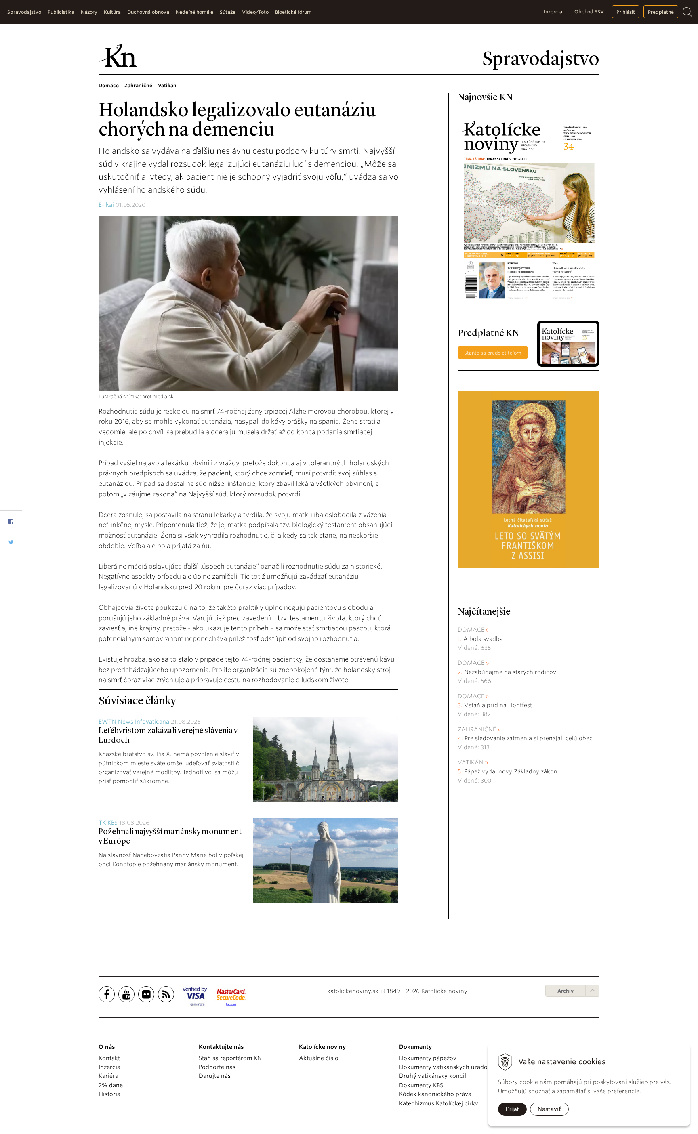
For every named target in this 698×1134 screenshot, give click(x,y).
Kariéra (108, 1076)
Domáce (471, 629)
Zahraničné (477, 729)
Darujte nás (215, 1076)
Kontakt (109, 1058)
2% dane (111, 1085)
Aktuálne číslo (318, 1058)
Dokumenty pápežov (427, 1058)
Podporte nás (217, 1067)
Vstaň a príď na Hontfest (498, 705)
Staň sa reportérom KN (230, 1058)
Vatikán (471, 762)
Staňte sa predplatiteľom (492, 353)
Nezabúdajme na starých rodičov (510, 672)
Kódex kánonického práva (435, 1094)
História (109, 1094)
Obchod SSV (589, 11)
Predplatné (661, 12)
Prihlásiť (625, 12)
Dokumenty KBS (421, 1085)
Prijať (512, 1109)
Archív (565, 991)
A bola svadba (483, 639)
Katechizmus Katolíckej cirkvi (439, 1103)
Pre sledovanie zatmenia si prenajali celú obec (529, 738)
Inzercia (553, 11)
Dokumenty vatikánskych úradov (445, 1067)
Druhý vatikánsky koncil (432, 1076)
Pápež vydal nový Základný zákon (510, 771)
